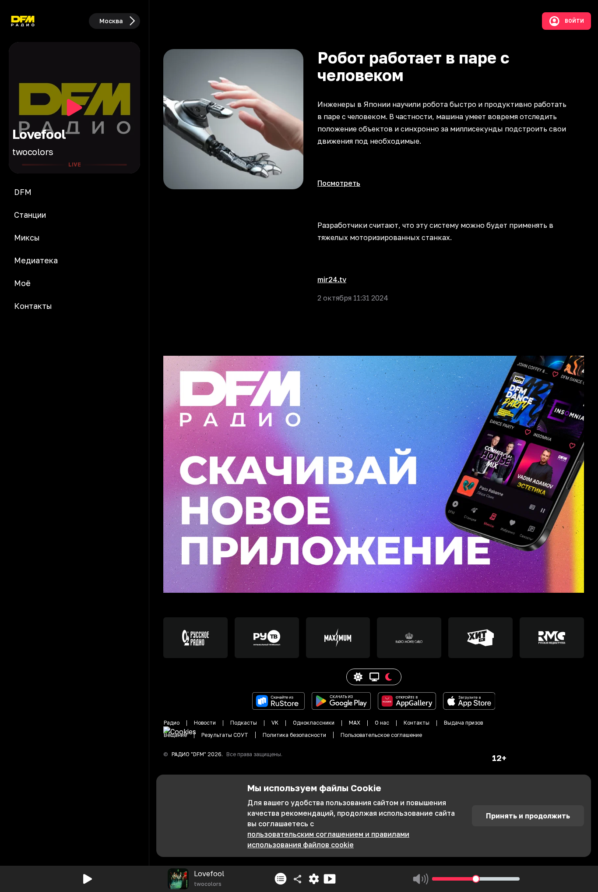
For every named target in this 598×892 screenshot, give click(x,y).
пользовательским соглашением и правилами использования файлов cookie (328, 839)
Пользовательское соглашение (381, 735)
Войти (574, 21)
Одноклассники (313, 722)
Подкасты (243, 722)
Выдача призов (463, 722)
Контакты (416, 722)
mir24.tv (331, 279)
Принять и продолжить (528, 815)
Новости (205, 722)
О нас (382, 722)
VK (274, 722)
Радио (171, 722)
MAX (354, 722)
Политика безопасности (294, 735)
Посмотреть (338, 183)
